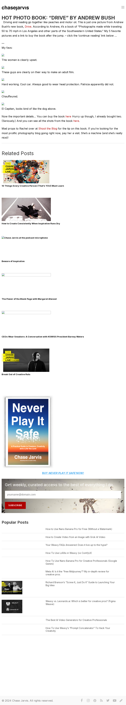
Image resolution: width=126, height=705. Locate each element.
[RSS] (101, 700)
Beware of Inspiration (13, 261)
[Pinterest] (95, 700)
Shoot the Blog (48, 128)
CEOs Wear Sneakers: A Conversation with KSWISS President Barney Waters (43, 336)
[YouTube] (114, 700)
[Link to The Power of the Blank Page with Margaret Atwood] (26, 275)
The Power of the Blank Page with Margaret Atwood (29, 299)
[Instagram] (88, 700)
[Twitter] (108, 700)
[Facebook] (81, 700)
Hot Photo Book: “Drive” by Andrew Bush (58, 18)
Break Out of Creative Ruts (16, 374)
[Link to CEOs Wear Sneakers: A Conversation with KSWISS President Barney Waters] (26, 313)
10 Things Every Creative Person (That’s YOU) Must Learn (33, 186)
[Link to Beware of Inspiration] (60, 238)
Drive (28, 26)
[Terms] (121, 700)
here (68, 116)
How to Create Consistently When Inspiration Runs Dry (31, 223)
